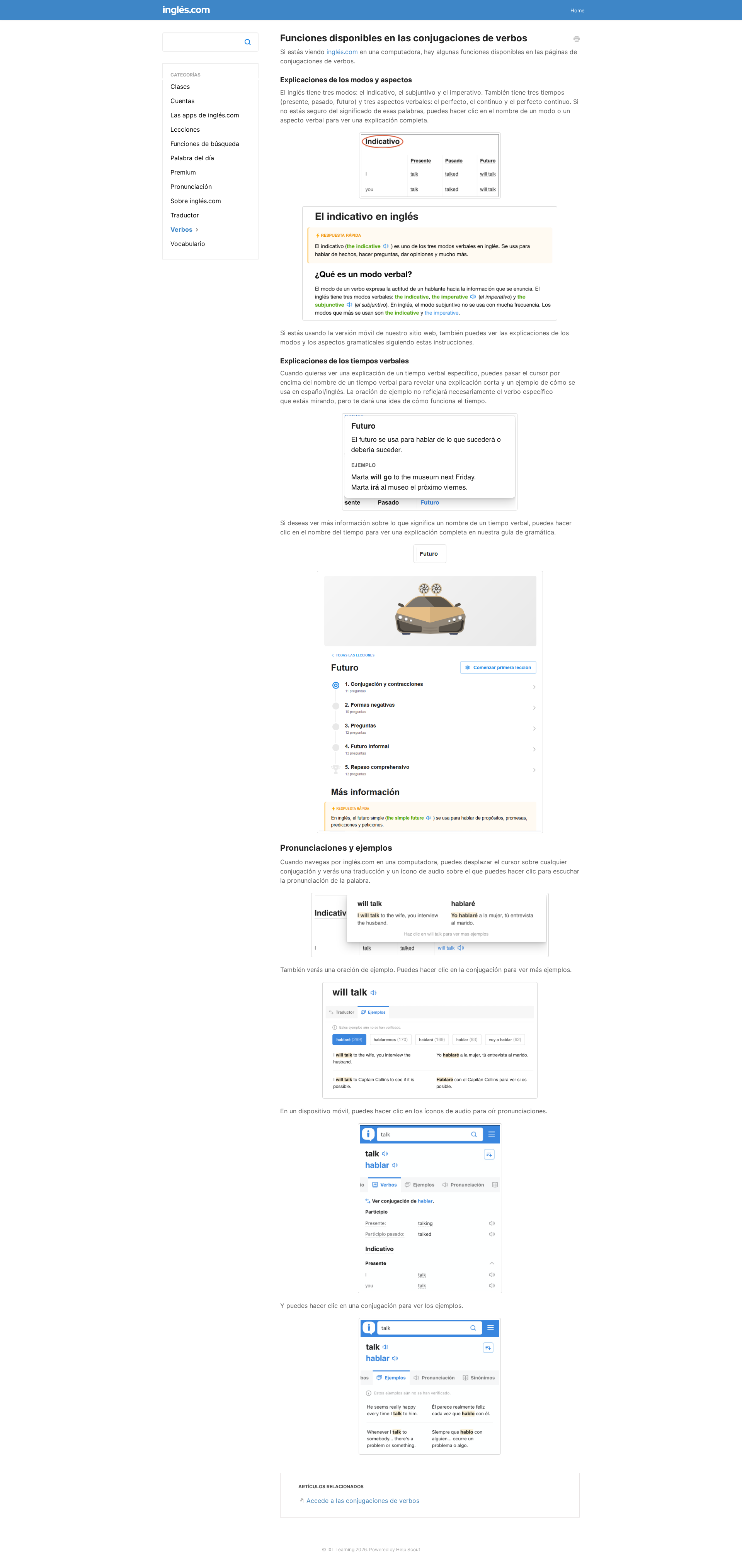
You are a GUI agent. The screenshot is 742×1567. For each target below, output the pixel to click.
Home (577, 10)
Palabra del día (192, 158)
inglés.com (342, 52)
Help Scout (408, 1549)
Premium (183, 172)
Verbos (182, 229)
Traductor (184, 215)
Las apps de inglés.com (204, 115)
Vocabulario (187, 244)
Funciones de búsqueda (204, 144)
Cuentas (182, 101)
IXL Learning (340, 1549)
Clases (180, 86)
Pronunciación (191, 186)
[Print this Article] (577, 39)
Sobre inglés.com (195, 201)
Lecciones (185, 129)
